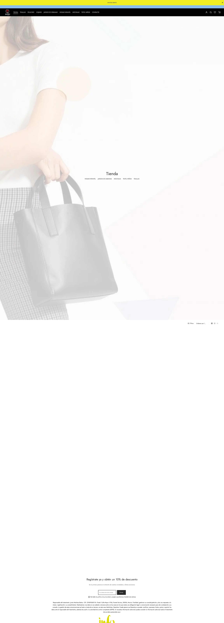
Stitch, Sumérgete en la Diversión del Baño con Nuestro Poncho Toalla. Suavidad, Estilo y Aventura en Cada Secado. (30, 566)
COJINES (39, 12)
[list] (217, 323)
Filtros (191, 323)
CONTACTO (95, 12)
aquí (119, 612)
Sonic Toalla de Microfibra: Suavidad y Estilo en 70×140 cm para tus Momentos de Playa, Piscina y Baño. (84, 504)
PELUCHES (31, 12)
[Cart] (219, 12)
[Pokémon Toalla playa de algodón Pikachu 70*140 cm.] (31, 476)
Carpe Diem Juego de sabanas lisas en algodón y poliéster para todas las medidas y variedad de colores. (191, 443)
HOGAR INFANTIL (65, 12)
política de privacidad (103, 597)
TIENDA (15, 12)
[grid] (212, 323)
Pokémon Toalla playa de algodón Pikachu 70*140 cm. (22, 504)
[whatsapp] (113, 7)
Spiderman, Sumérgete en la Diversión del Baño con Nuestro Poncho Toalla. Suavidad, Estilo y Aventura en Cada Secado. (189, 504)
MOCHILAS (76, 12)
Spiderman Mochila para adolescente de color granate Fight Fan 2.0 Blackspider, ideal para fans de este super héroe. (137, 504)
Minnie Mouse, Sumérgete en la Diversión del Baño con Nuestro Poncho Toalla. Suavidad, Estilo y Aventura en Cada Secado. (82, 566)
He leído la (100, 597)
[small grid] (215, 323)
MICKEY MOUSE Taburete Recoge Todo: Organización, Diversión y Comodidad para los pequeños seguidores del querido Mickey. (136, 566)
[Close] (222, 2)
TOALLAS (23, 12)
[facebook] (110, 7)
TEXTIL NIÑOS (85, 12)
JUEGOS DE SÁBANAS (51, 12)
